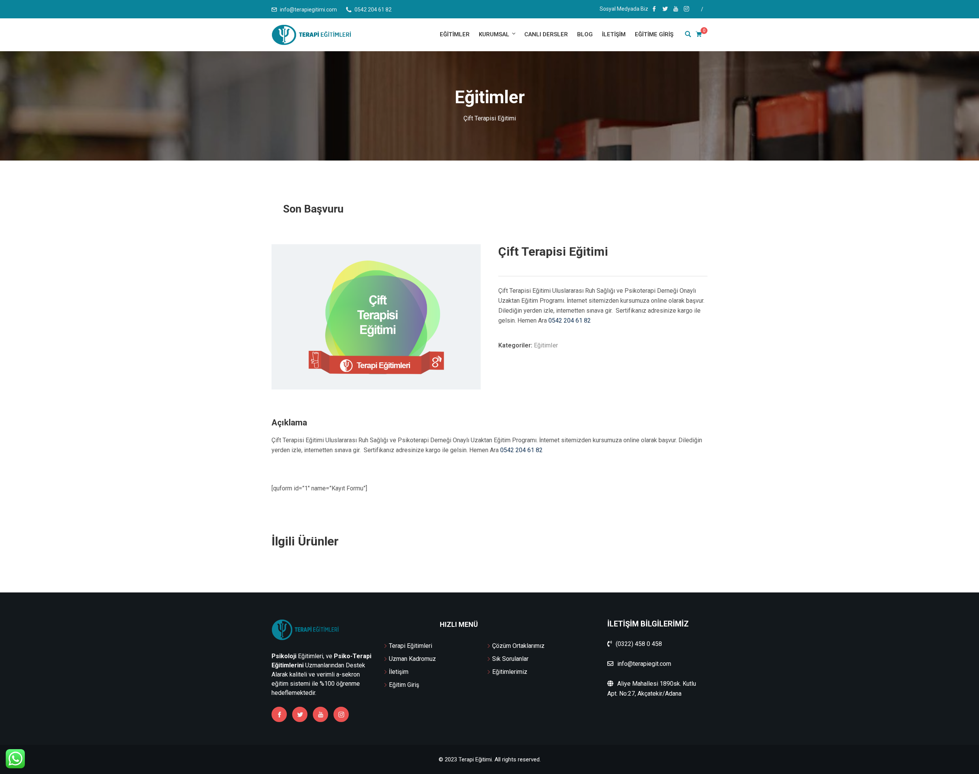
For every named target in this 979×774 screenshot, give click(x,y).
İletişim (614, 34)
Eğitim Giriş (404, 684)
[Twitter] (299, 714)
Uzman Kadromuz (412, 658)
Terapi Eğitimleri (410, 645)
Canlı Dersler (546, 34)
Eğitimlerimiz (509, 671)
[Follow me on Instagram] (686, 9)
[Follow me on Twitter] (665, 9)
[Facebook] (279, 714)
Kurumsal (494, 34)
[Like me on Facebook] (654, 9)
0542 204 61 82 (569, 320)
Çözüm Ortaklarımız (518, 645)
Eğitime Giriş (654, 34)
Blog (585, 34)
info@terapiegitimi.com (308, 9)
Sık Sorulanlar (510, 658)
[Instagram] (341, 714)
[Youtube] (320, 714)
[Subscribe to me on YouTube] (675, 9)
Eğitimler (455, 34)
